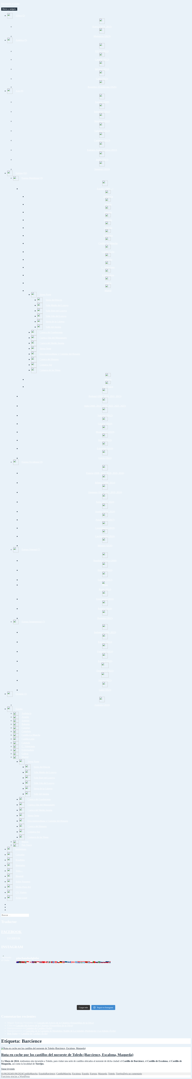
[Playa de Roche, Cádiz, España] (120, 991)
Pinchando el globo (10, 3)
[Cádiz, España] (24, 998)
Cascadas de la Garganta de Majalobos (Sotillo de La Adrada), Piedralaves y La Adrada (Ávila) (71, 1031)
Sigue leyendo (8, 1069)
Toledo (111, 1073)
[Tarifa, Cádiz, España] (24, 980)
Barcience (50, 1073)
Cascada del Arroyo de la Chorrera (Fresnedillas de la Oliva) (65, 1023)
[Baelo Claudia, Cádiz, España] (24, 987)
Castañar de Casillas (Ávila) (39, 1028)
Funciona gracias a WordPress (15, 1076)
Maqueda (102, 1073)
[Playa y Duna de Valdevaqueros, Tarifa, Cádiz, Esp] (72, 981)
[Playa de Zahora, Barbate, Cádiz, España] (120, 987)
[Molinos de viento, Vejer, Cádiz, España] (168, 991)
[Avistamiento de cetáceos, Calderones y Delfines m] (168, 973)
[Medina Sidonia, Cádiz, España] (120, 998)
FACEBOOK (11, 932)
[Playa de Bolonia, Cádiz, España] (168, 980)
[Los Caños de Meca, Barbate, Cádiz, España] (120, 980)
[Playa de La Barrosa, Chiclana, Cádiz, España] (24, 991)
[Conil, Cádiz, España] (72, 987)
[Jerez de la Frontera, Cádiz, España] (72, 970)
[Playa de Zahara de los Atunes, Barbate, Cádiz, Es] (72, 993)
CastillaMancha (30, 1073)
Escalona (76, 1073)
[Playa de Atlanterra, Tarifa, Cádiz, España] (120, 970)
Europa (93, 1073)
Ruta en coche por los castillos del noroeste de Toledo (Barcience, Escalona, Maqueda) (67, 1055)
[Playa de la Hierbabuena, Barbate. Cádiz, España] (72, 999)
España (42, 1073)
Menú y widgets (9, 9)
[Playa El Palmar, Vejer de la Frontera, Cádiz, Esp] (168, 999)
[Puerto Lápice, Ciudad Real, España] (24, 970)
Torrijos (119, 1073)
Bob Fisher (12, 1033)
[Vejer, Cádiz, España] (168, 987)
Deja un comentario (132, 1073)
